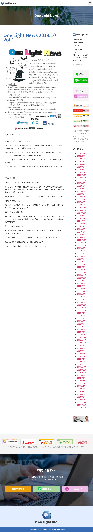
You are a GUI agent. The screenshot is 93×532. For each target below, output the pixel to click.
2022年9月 (81, 280)
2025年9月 (81, 183)
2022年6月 (81, 288)
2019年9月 (81, 375)
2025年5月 (81, 194)
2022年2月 (81, 299)
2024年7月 (81, 221)
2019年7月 (81, 380)
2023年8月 (81, 251)
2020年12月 (82, 337)
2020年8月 (81, 348)
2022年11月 (82, 275)
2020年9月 (81, 345)
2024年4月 (81, 229)
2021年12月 (82, 305)
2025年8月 (81, 186)
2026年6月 (81, 159)
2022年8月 (81, 283)
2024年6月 (81, 223)
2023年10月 (82, 245)
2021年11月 (82, 307)
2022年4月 (81, 294)
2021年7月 (81, 318)
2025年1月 (81, 205)
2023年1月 (81, 269)
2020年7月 (81, 351)
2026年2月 (81, 169)
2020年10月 (82, 343)
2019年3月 (81, 391)
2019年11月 (82, 370)
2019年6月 (81, 383)
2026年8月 (81, 153)
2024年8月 (81, 218)
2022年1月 (81, 302)
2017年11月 (82, 405)
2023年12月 (82, 240)
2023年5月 (81, 259)
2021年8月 (81, 315)
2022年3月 (81, 297)
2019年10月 (82, 372)
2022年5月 (81, 291)
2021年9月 (81, 313)
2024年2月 (81, 234)
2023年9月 (81, 248)
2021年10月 (82, 310)
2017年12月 (82, 402)
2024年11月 (82, 210)
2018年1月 (81, 399)
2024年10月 (82, 213)
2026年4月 (81, 164)
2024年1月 (81, 237)
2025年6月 (81, 191)
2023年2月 (81, 267)
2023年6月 (81, 256)
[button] (90, 3)
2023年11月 (82, 242)
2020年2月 (81, 361)
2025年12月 (82, 175)
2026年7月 (81, 156)
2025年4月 (81, 196)
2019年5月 (81, 386)
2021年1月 (81, 334)
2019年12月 (82, 367)
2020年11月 (82, 340)
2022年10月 (82, 278)
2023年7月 (81, 253)
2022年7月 (81, 286)
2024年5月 (81, 226)
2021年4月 (81, 326)
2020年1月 (81, 364)
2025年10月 (82, 180)
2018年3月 (81, 394)
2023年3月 (81, 264)
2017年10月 (82, 407)
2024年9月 (81, 215)
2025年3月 (81, 199)
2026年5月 (81, 161)
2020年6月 (81, 353)
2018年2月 (81, 397)
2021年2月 (81, 332)
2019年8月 (81, 378)
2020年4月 (81, 356)
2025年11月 (82, 177)
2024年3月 (81, 232)
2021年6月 (81, 321)
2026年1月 (81, 172)
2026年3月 (81, 167)
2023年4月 (81, 261)
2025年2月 (81, 202)
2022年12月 (82, 272)
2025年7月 (81, 188)
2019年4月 (81, 389)
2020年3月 (81, 359)
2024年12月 (82, 207)
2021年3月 (81, 329)
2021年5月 (81, 324)
